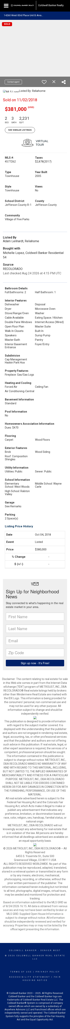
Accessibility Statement (29, 977)
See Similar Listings (20, 130)
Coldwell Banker (23, 950)
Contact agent (13, 82)
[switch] (44, 82)
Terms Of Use (21, 972)
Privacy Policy (48, 972)
